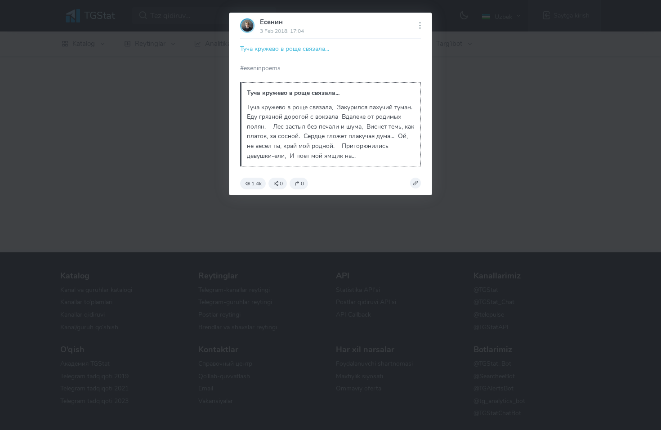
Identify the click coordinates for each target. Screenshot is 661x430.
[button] (415, 183)
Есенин (271, 22)
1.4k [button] (256, 183)
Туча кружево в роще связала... (284, 48)
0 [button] (281, 183)
